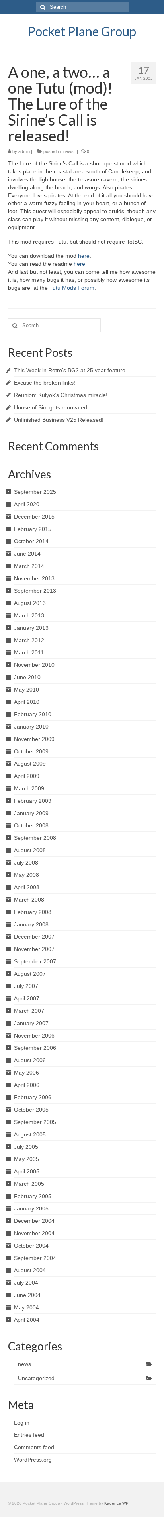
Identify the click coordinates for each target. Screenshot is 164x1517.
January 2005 (31, 1208)
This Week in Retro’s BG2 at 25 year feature (69, 370)
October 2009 (31, 751)
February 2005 (32, 1196)
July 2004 (26, 1282)
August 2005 (30, 1134)
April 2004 (26, 1320)
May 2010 (26, 689)
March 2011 (29, 652)
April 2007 (26, 998)
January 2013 (31, 628)
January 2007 (31, 1023)
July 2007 (26, 986)
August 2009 (30, 763)
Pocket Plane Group (82, 31)
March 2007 (29, 1011)
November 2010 (34, 665)
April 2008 (26, 887)
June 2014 (27, 553)
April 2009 (26, 776)
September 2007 (35, 961)
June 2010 (27, 677)
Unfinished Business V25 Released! (58, 420)
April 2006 (26, 1085)
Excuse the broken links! (44, 382)
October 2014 (31, 541)
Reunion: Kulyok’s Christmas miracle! (60, 395)
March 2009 (29, 788)
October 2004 (31, 1245)
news (68, 151)
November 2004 (34, 1233)
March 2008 (29, 899)
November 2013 (34, 578)
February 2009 (32, 801)
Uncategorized (36, 1378)
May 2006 (26, 1072)
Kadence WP (116, 1503)
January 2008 (31, 924)
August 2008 (30, 850)
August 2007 (30, 974)
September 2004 (35, 1258)
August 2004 (30, 1270)
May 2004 (26, 1307)
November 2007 (34, 949)
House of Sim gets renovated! (51, 407)
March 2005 (29, 1184)
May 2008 (26, 875)
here (84, 256)
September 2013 (35, 591)
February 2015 (32, 529)
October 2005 (31, 1109)
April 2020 (26, 504)
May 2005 (26, 1159)
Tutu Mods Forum (71, 288)
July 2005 (26, 1147)
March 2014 (29, 566)
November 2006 (34, 1035)
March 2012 (29, 640)
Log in (21, 1422)
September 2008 (35, 838)
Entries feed (29, 1435)
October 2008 (31, 825)
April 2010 (26, 702)
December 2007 (34, 936)
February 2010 (32, 714)
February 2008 (32, 912)
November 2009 (34, 739)
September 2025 (35, 492)
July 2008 (26, 862)
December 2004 (34, 1221)
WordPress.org (33, 1459)
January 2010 (31, 726)
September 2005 (35, 1122)
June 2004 (27, 1295)
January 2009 (31, 813)
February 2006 (32, 1097)
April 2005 (26, 1171)
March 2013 (29, 615)
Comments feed (34, 1447)
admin (24, 151)
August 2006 (30, 1060)
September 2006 (35, 1048)
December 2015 (34, 516)
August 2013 (30, 603)
